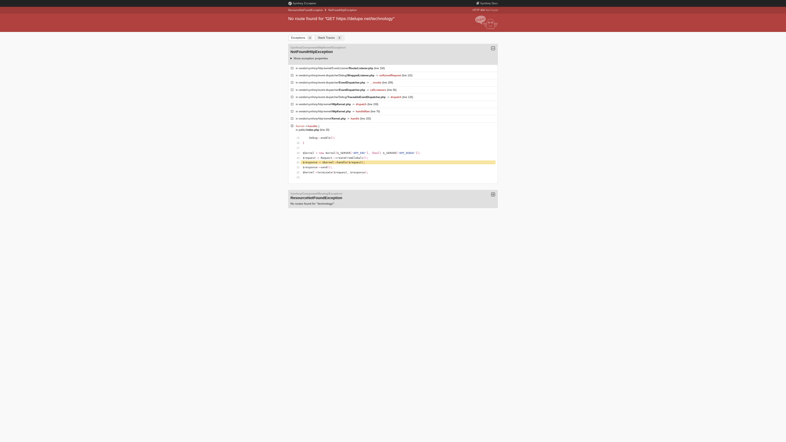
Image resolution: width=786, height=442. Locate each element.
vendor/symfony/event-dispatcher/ (332, 82)
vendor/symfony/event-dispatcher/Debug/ (336, 75)
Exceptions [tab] (301, 37)
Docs (489, 3)
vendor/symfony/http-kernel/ (325, 104)
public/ (309, 129)
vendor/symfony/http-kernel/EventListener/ (336, 68)
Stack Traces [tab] (329, 37)
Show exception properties (311, 58)
